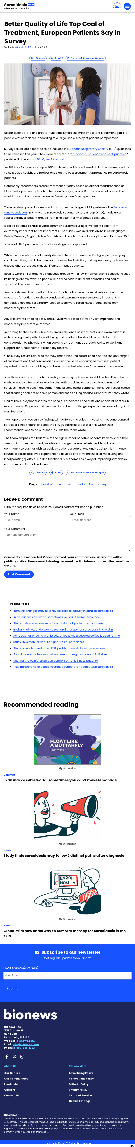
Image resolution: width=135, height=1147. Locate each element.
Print (57, 58)
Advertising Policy (81, 1073)
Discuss (39, 58)
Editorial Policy (79, 1084)
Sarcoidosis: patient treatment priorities (98, 154)
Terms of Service (80, 1095)
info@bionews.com (26, 1044)
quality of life (84, 484)
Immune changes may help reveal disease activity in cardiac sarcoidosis (63, 611)
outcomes (64, 484)
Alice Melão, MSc (24, 47)
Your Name (11, 514)
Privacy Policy (78, 1090)
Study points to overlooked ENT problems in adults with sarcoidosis (59, 648)
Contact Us (11, 1095)
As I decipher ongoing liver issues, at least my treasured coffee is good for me (66, 636)
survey (102, 484)
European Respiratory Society (87, 149)
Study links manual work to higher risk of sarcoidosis (49, 642)
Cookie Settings (79, 1101)
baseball (47, 484)
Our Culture (12, 1073)
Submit (12, 988)
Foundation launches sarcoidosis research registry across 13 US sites (60, 654)
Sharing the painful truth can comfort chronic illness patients (55, 661)
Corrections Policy (81, 1078)
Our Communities (16, 1078)
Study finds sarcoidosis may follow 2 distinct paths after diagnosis (58, 623)
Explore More (77, 1066)
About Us (10, 1066)
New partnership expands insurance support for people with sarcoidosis (63, 667)
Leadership (11, 1084)
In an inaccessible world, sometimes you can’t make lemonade (56, 617)
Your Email (77, 514)
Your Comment (14, 529)
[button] (117, 6)
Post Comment (19, 574)
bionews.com (26, 1041)
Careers (9, 1090)
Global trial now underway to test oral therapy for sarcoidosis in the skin (63, 630)
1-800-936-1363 (24, 1048)
